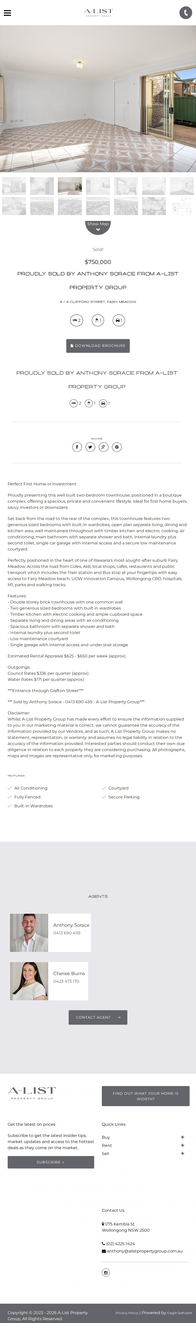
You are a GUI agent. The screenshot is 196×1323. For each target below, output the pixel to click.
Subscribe (48, 1162)
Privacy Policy (127, 1313)
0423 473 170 (66, 981)
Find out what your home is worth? (146, 1096)
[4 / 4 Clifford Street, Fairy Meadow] (98, 98)
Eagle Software (179, 1313)
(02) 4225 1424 (120, 1243)
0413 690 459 (66, 933)
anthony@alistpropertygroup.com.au (145, 1251)
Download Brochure (100, 346)
